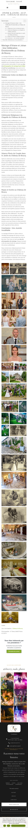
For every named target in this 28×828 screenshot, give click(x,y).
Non (9, 825)
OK (4, 825)
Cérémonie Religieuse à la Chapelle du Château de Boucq (16, 30)
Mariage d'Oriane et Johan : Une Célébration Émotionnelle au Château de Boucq (15, 24)
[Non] (25, 822)
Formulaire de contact (14, 651)
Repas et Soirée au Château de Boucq (16, 36)
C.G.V (13, 817)
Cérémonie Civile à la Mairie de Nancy (16, 28)
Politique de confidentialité (18, 825)
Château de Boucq (17, 628)
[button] (7, 7)
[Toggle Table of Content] (24, 21)
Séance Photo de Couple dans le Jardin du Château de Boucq (16, 34)
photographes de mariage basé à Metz (14, 66)
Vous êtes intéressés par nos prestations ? (13, 40)
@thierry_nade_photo (14, 669)
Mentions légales (6, 817)
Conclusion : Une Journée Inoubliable (16, 38)
